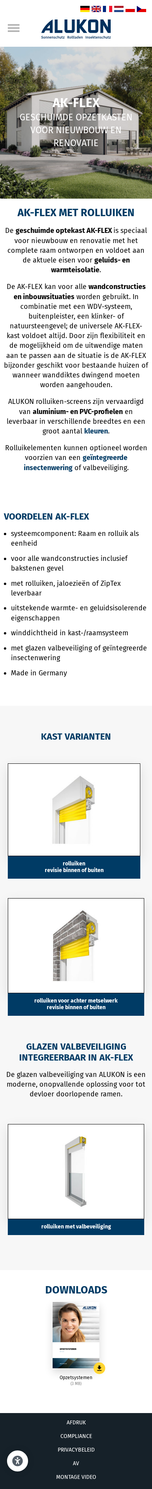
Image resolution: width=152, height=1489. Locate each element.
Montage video (76, 1477)
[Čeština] (141, 9)
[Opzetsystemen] (76, 1335)
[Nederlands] (119, 9)
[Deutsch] (85, 9)
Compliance (76, 1436)
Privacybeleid (76, 1450)
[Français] (107, 9)
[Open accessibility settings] (17, 1460)
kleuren (96, 431)
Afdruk (76, 1422)
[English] (96, 9)
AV (76, 1463)
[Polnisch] (130, 9)
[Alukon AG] (76, 36)
